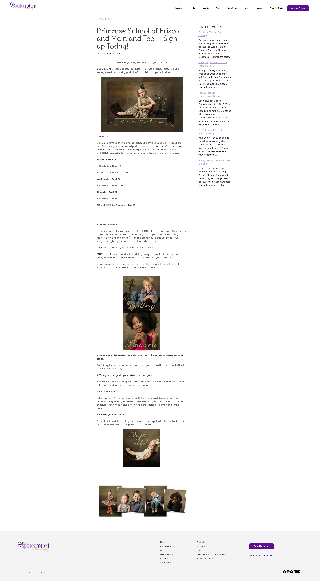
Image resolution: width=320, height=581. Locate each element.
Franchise (259, 8)
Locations (232, 8)
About (218, 8)
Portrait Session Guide (261, 555)
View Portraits (276, 8)
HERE (109, 205)
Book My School (297, 8)
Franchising (166, 554)
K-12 (193, 8)
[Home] (22, 6)
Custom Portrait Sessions (211, 554)
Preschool (179, 8)
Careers (164, 558)
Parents (205, 8)
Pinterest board (169, 264)
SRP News (165, 546)
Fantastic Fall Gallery (142, 264)
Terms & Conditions (60, 572)
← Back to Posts (105, 19)
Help (246, 8)
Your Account (167, 562)
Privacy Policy (50, 572)
